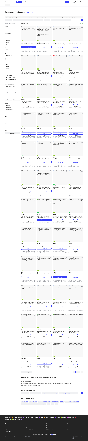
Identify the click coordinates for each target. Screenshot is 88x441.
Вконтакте (7, 431)
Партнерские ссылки (71, 427)
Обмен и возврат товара (30, 427)
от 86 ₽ (55, 272)
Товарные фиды (70, 429)
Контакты (7, 427)
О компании (7, 425)
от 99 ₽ (23, 42)
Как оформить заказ (29, 429)
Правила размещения (50, 429)
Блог (6, 429)
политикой (46, 434)
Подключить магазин (50, 425)
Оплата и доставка (29, 425)
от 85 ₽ (39, 214)
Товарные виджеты (70, 425)
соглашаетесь (41, 434)
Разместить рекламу (50, 427)
